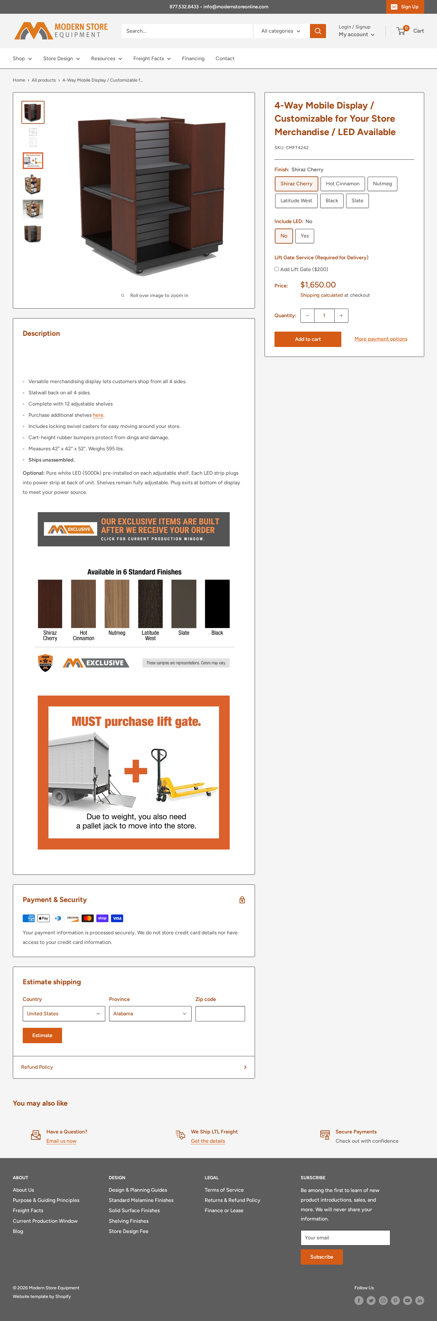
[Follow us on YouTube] (407, 1300)
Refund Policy (37, 1067)
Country (32, 999)
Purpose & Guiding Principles (46, 1200)
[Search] (318, 31)
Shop (19, 58)
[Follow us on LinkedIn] (419, 1300)
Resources (103, 58)
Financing (193, 58)
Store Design (58, 58)
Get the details (208, 1141)
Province (119, 999)
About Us (23, 1190)
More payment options (380, 339)
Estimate (42, 1035)
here (98, 415)
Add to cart (308, 339)
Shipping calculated (321, 295)
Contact (225, 58)
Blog (18, 1231)
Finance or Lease (224, 1210)
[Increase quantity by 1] (341, 315)
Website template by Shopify (42, 1296)
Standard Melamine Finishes (141, 1200)
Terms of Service (224, 1190)
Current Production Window (45, 1221)
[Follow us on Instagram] (383, 1300)
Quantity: (285, 315)
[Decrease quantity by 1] (307, 315)
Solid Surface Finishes (134, 1210)
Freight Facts (148, 58)
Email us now (61, 1141)
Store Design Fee (128, 1231)
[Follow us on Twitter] (371, 1300)
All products (44, 80)
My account (354, 34)
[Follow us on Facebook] (358, 1300)
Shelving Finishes (128, 1221)
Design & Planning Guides (138, 1190)
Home (19, 80)
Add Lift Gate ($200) (304, 269)
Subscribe (321, 1257)
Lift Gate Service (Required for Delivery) (321, 257)
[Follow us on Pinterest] (395, 1300)
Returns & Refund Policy (232, 1200)
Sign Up (409, 7)
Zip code (205, 999)
